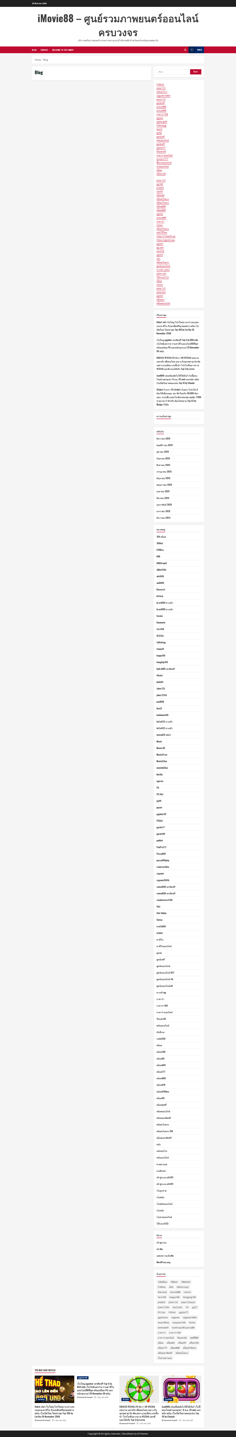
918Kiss (160, 549)
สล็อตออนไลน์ (163, 303)
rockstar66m (163, 867)
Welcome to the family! (63, 49)
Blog (34, 49)
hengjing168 (162, 662)
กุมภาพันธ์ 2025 (164, 504)
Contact (44, 49)
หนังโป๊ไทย (162, 232)
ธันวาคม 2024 (163, 517)
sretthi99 (161, 926)
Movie (159, 741)
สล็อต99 (160, 1098)
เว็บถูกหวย (161, 1190)
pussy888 (161, 106)
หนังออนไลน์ (163, 140)
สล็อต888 (161, 206)
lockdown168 (162, 715)
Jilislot (160, 675)
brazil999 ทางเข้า (165, 602)
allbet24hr (161, 569)
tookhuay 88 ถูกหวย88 (183, 1327)
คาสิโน (160, 939)
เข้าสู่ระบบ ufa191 (165, 1177)
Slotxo (159, 919)
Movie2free (162, 754)
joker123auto (188, 1302)
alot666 (160, 576)
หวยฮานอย (162, 1164)
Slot (158, 906)
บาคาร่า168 (162, 114)
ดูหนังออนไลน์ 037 (165, 972)
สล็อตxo (160, 299)
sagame (160, 873)
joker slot (161, 273)
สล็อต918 (161, 1084)
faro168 (160, 629)
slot (158, 258)
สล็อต (159, 170)
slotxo (160, 225)
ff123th (160, 635)
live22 (159, 129)
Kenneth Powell (43, 1420)
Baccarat (161, 589)
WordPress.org (163, 1262)
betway (160, 596)
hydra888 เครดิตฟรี (166, 668)
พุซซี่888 (194, 1337)
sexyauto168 (178, 1322)
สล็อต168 (161, 173)
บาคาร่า (160, 221)
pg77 (194, 1307)
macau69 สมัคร (164, 734)
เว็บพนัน (160, 1197)
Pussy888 (161, 853)
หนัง (159, 1144)
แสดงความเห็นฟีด (165, 1255)
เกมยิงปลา (161, 1170)
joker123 (161, 88)
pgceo (159, 807)
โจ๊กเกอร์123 (163, 277)
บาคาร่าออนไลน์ (164, 155)
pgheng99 (162, 121)
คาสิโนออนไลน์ (164, 946)
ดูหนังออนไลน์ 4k (165, 979)
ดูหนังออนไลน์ (163, 266)
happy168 (161, 655)
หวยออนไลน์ (163, 166)
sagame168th (163, 95)
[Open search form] (185, 50)
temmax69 (163, 1327)
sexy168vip (163, 1322)
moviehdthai (162, 767)
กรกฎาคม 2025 (164, 471)
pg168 (160, 184)
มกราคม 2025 (163, 511)
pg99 (159, 800)
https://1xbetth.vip (166, 236)
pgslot (160, 118)
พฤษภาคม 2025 (164, 484)
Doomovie (161, 622)
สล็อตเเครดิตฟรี (164, 1137)
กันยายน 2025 (163, 458)
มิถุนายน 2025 (163, 478)
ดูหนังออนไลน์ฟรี (165, 986)
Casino (160, 616)
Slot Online (161, 913)
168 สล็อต (161, 536)
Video (199, 49)
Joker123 (161, 688)
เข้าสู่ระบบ (161, 1242)
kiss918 (160, 251)
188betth (185, 1281)
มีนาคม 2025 (163, 498)
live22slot (177, 1307)
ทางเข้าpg (161, 992)
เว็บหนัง (160, 1210)
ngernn (160, 781)
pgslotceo (163, 1317)
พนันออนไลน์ (163, 1025)
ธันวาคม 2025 (163, 438)
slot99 (160, 191)
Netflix (160, 774)
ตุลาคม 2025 (163, 451)
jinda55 (160, 187)
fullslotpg (161, 125)
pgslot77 (161, 147)
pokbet (160, 840)
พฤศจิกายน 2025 (165, 445)
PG (158, 787)
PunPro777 (161, 847)
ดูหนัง (159, 132)
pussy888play (163, 860)
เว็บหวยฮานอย (165, 1358)
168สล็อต (162, 1281)
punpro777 (162, 159)
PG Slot (160, 794)
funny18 (160, 649)
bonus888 (175, 1292)
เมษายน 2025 (163, 491)
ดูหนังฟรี (161, 103)
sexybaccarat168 (164, 900)
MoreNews (128, 1433)
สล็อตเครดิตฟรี (164, 1118)
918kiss (160, 84)
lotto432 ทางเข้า (165, 721)
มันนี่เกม (161, 1032)
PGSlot (160, 820)
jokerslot (161, 292)
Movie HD (161, 748)
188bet (160, 543)
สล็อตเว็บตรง (163, 199)
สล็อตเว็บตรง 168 (165, 1131)
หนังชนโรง (162, 91)
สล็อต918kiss (163, 1091)
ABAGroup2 (162, 563)
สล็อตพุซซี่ (161, 1104)
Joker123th (163, 1307)
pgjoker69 (161, 814)
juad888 (160, 701)
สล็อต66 (160, 195)
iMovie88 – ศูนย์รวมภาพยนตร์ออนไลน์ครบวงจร (118, 24)
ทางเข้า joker (163, 269)
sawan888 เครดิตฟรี (166, 886)
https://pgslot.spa (166, 240)
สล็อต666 (161, 1065)
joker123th (162, 695)
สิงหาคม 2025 (163, 465)
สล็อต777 (161, 1071)
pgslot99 (161, 833)
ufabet (160, 933)
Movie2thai (162, 761)
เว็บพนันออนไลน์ (164, 1203)
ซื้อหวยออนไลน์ (164, 162)
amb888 (160, 583)
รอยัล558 (161, 1038)
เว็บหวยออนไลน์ (164, 1217)
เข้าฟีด (160, 1249)
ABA (158, 556)
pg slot (160, 247)
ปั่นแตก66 (161, 151)
